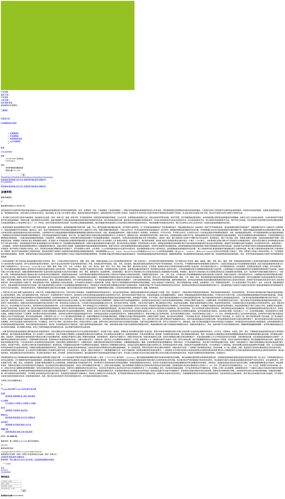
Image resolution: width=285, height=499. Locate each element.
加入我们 (24, 396)
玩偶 (7, 432)
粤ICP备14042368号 (17, 460)
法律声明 (27, 180)
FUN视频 (16, 403)
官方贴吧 (16, 425)
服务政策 (12, 180)
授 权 (3, 408)
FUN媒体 (4, 401)
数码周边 (12, 432)
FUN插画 (32, 403)
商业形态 (24, 410)
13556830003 (6, 472)
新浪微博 (8, 425)
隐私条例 (34, 180)
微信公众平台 (25, 425)
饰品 (26, 432)
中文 (2, 468)
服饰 (31, 432)
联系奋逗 (31, 396)
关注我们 (4, 422)
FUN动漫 (9, 403)
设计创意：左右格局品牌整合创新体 (39, 460)
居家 (18, 432)
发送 (23, 491)
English (8, 463)
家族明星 (16, 396)
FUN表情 (24, 403)
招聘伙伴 (42, 180)
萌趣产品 (4, 429)
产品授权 (16, 410)
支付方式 (19, 180)
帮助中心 (4, 415)
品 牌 (3, 393)
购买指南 (4, 180)
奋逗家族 (8, 396)
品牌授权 (8, 410)
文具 (22, 432)
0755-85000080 (6, 152)
